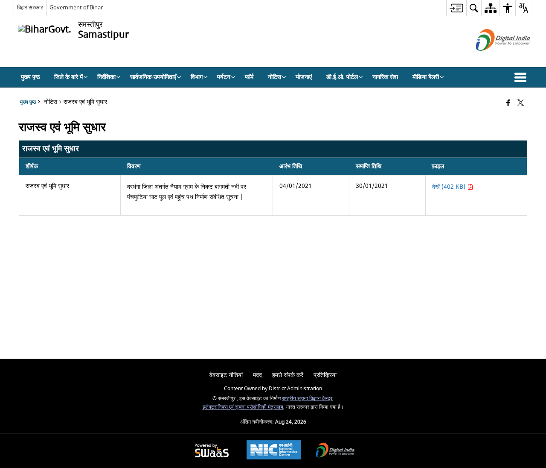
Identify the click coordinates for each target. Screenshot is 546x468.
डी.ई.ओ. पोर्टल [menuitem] (342, 77)
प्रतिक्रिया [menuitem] (325, 375)
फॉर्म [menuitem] (249, 77)
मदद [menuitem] (257, 375)
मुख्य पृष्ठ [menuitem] (30, 77)
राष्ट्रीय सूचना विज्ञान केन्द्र (307, 398)
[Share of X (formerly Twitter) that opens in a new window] (520, 103)
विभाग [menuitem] (197, 77)
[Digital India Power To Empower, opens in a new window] (335, 451)
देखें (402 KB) (449, 186)
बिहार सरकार (30, 7)
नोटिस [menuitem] (274, 77)
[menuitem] (456, 8)
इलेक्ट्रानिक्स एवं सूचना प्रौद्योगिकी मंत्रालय (243, 407)
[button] (522, 77)
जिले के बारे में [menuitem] (68, 77)
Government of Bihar (76, 7)
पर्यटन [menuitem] (223, 77)
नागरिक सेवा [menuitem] (385, 77)
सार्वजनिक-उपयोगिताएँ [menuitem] (153, 77)
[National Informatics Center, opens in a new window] (274, 451)
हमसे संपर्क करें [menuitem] (287, 375)
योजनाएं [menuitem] (304, 77)
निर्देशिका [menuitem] (106, 77)
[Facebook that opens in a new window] (508, 103)
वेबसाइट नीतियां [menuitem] (226, 375)
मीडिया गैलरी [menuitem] (425, 77)
